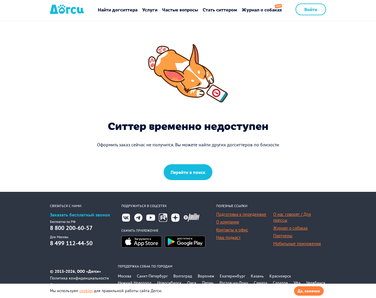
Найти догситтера (117, 9)
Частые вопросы (180, 9)
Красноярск (280, 276)
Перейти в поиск (188, 172)
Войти (310, 9)
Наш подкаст (228, 237)
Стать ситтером (220, 9)
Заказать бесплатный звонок (80, 215)
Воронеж (206, 276)
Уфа (297, 282)
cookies (86, 290)
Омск (192, 282)
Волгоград (182, 276)
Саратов (280, 282)
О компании (227, 222)
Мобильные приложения (297, 243)
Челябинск (315, 282)
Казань (257, 276)
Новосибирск (169, 282)
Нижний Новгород (135, 282)
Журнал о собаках (262, 9)
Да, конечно (309, 291)
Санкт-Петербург (152, 276)
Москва (124, 276)
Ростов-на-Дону (233, 282)
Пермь (208, 282)
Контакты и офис (232, 230)
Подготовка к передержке (241, 214)
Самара (260, 282)
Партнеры (282, 235)
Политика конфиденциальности (79, 278)
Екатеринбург (232, 276)
